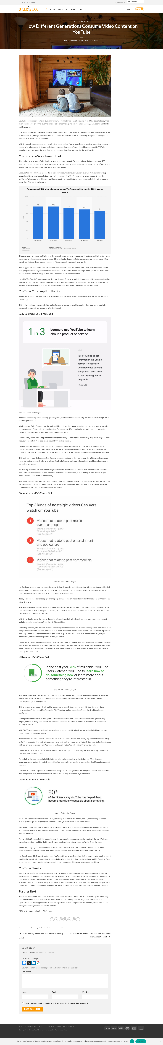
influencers (76, 819)
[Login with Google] (38, 963)
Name (24, 992)
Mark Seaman (93, 41)
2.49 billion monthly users (46, 132)
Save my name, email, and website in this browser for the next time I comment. (56, 1003)
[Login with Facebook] (24, 963)
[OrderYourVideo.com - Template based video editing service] (30, 9)
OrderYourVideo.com (37, 1030)
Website (85, 992)
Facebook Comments (46, 953)
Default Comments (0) (30, 953)
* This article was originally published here (36, 911)
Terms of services (61, 1030)
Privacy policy (50, 1030)
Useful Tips (84, 21)
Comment (26, 972)
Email (54, 992)
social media (32, 899)
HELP (82, 9)
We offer (62, 9)
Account (29, 1026)
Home (21, 1026)
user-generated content (62, 161)
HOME (53, 9)
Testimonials (50, 1026)
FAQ (35, 1026)
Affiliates (61, 1026)
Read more (141, 1041)
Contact (70, 1026)
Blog (76, 21)
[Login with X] (29, 963)
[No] (160, 1042)
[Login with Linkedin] (33, 963)
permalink (60, 928)
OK (132, 1041)
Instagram (54, 827)
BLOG (73, 9)
